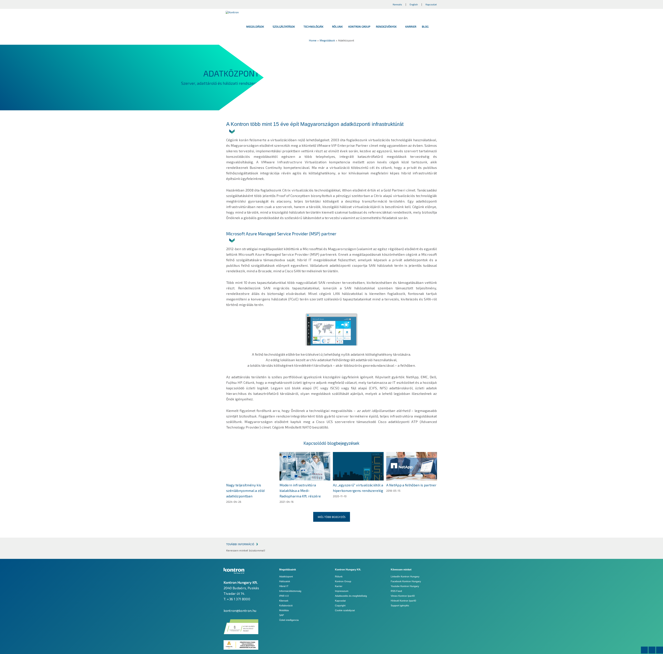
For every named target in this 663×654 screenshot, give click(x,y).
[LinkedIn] (651, 650)
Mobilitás (284, 610)
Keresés (397, 4)
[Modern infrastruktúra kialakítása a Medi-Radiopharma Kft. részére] (305, 466)
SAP (281, 615)
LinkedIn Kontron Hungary (405, 576)
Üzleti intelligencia (289, 620)
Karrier (338, 586)
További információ (240, 544)
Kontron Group (343, 581)
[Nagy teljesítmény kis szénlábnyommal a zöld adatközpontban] (251, 466)
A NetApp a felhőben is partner (411, 485)
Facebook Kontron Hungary (406, 581)
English (414, 4)
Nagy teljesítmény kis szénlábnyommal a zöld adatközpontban (245, 490)
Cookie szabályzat (345, 610)
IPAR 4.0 (284, 595)
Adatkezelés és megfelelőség (351, 595)
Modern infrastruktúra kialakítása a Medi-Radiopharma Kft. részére (300, 490)
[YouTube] (659, 650)
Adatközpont (286, 576)
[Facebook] (644, 650)
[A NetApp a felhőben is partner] (411, 466)
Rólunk (339, 576)
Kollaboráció (286, 605)
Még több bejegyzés (331, 516)
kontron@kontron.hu (240, 610)
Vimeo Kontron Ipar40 (403, 595)
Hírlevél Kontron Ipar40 (403, 600)
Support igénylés (400, 605)
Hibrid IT (284, 586)
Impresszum (341, 591)
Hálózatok (284, 581)
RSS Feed (396, 591)
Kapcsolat (431, 4)
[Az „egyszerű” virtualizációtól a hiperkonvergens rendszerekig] (358, 466)
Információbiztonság (290, 591)
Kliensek (283, 600)
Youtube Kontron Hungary (405, 586)
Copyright (340, 605)
